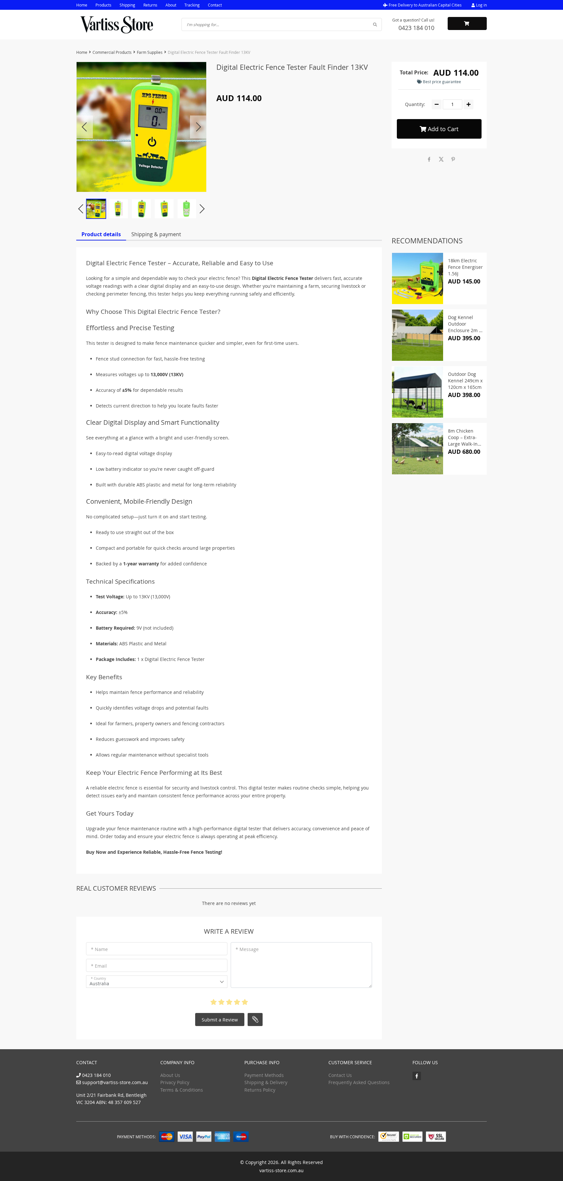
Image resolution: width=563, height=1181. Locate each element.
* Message (247, 949)
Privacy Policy (174, 1082)
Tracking (192, 5)
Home (81, 5)
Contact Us (340, 1075)
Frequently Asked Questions (359, 1082)
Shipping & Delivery (265, 1082)
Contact (215, 5)
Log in (481, 5)
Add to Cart (442, 129)
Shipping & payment (156, 234)
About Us (170, 1075)
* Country (98, 978)
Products (103, 5)
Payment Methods (264, 1075)
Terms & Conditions (181, 1090)
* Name (99, 949)
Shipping (127, 5)
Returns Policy (259, 1090)
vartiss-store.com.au (281, 1170)
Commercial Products (112, 52)
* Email (99, 966)
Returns (150, 5)
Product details (101, 234)
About (171, 5)
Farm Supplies (150, 52)
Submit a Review (220, 1020)
